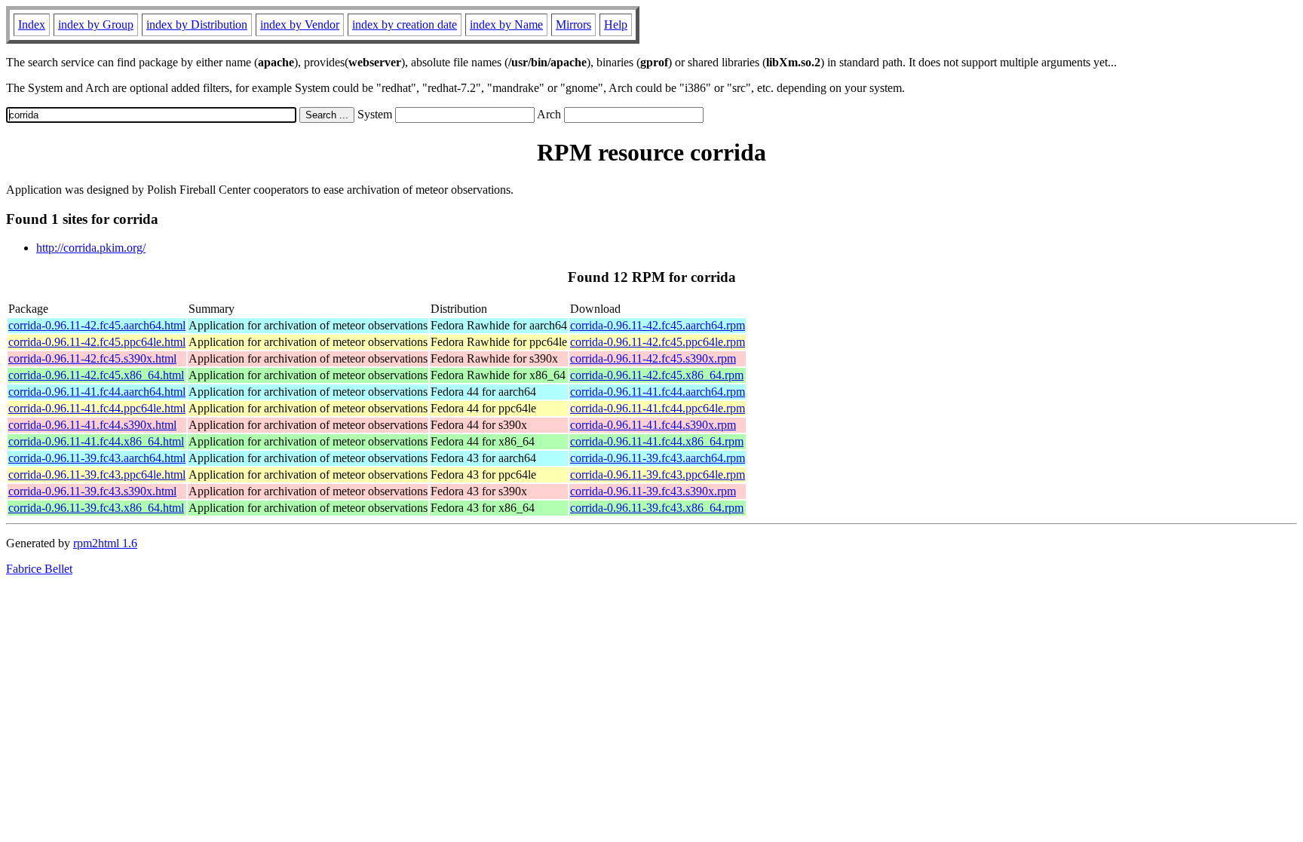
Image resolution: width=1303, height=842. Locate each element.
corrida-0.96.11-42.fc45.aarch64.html (96, 325)
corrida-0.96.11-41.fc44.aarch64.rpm (657, 391)
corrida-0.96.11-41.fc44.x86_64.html (96, 441)
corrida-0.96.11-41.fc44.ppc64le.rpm (657, 408)
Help (615, 24)
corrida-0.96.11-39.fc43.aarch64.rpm (657, 458)
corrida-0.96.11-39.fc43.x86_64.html (96, 507)
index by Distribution (196, 24)
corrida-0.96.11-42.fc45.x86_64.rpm (656, 375)
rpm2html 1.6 (105, 543)
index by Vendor (299, 24)
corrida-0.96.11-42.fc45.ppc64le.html (96, 341)
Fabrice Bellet (39, 568)
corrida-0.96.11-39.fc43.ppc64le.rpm (657, 474)
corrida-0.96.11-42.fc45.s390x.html (92, 358)
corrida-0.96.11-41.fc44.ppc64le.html (96, 408)
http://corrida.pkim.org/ (91, 247)
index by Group (95, 24)
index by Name (506, 24)
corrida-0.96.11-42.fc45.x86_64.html (96, 375)
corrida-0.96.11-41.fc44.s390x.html (92, 424)
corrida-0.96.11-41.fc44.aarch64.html (96, 391)
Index (31, 24)
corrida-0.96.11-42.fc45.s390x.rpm (653, 358)
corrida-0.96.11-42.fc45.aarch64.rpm (657, 325)
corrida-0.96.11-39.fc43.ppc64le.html (96, 474)
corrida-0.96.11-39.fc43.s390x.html (92, 491)
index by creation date (404, 24)
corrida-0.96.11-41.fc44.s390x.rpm (653, 424)
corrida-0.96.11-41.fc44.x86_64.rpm (656, 441)
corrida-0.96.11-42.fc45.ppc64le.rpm (657, 341)
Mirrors (573, 24)
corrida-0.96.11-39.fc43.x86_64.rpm (656, 507)
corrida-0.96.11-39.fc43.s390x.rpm (653, 491)
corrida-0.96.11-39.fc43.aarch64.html (96, 458)
